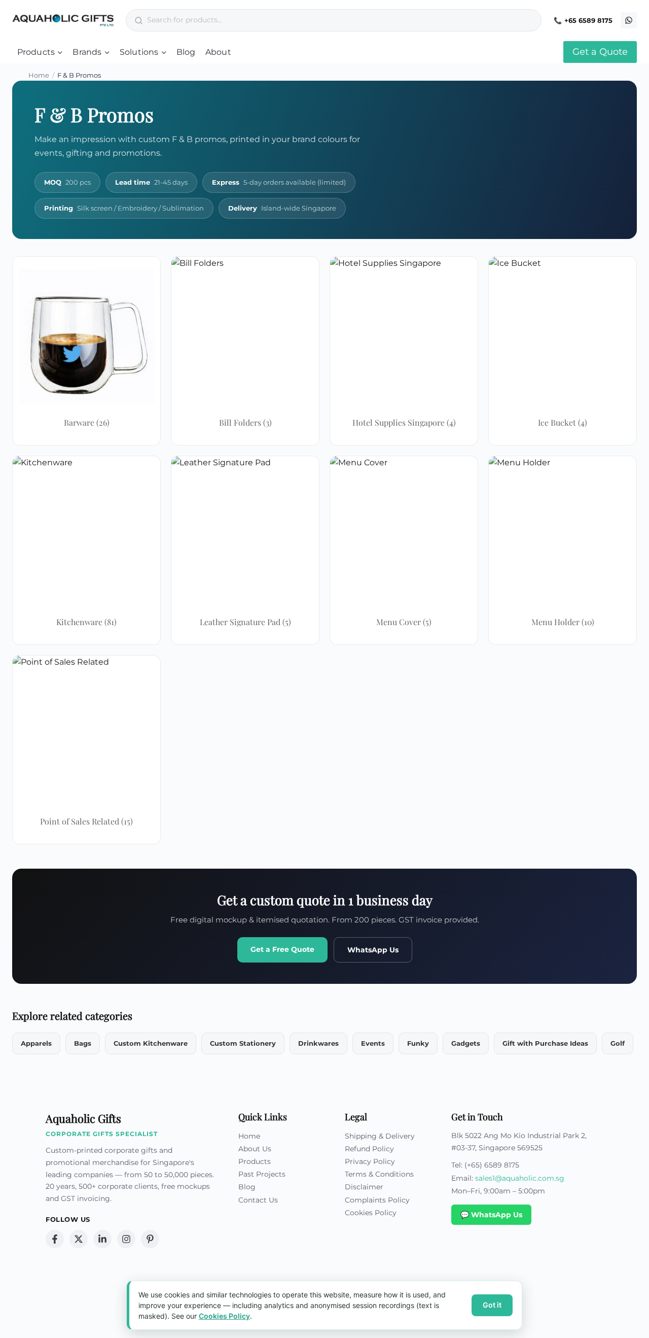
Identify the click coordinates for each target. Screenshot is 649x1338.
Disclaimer (364, 1186)
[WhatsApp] (629, 20)
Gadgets (465, 1043)
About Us (254, 1148)
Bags (82, 1043)
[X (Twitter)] (78, 1239)
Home (38, 75)
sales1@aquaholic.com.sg (519, 1178)
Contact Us (258, 1200)
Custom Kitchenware (151, 1043)
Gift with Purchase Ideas (545, 1043)
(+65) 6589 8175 (491, 1165)
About (218, 52)
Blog (186, 52)
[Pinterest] (150, 1239)
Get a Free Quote (282, 949)
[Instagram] (126, 1239)
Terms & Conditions (379, 1174)
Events (373, 1043)
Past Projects (261, 1174)
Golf (617, 1043)
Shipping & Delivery (380, 1136)
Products (254, 1161)
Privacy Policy (370, 1161)
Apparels (36, 1043)
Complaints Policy (377, 1200)
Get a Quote (600, 51)
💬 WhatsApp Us (491, 1214)
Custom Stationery (243, 1043)
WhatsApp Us (373, 949)
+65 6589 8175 (588, 20)
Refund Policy (369, 1148)
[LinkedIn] (102, 1239)
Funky (418, 1043)
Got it (492, 1304)
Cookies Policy (370, 1212)
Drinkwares (318, 1043)
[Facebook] (55, 1239)
